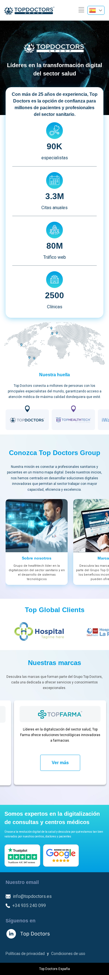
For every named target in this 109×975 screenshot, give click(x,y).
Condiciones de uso (68, 953)
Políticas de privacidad (25, 953)
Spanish (96, 10)
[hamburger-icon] (81, 10)
